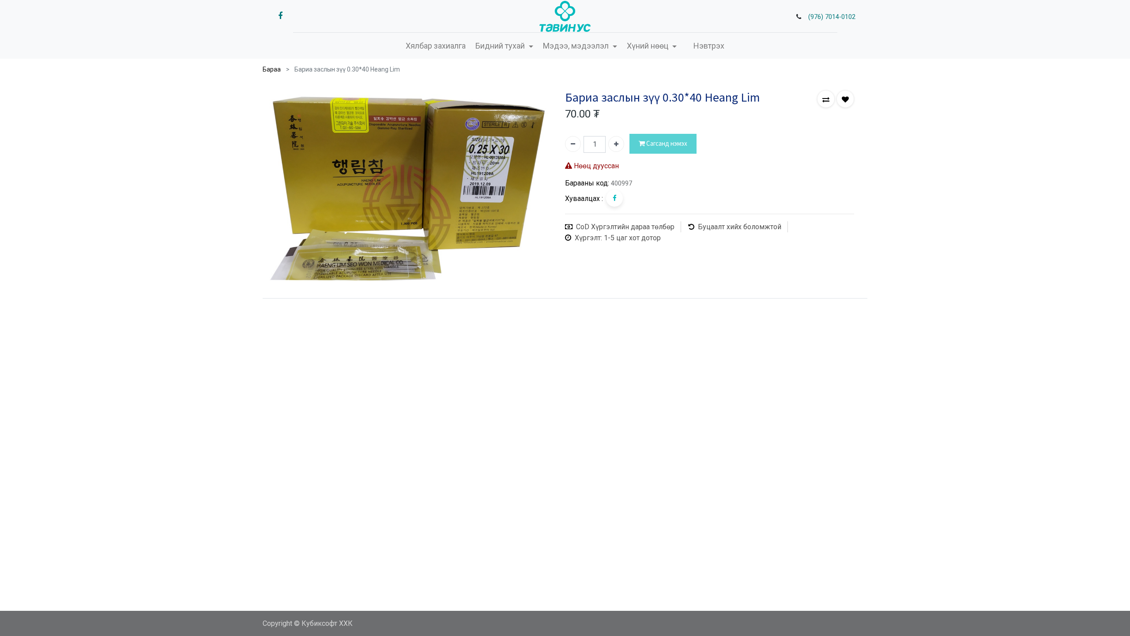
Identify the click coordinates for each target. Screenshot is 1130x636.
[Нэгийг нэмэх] (616, 144)
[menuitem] (436, 45)
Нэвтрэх (708, 45)
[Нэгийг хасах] (573, 144)
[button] (826, 99)
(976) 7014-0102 (831, 17)
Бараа (272, 69)
